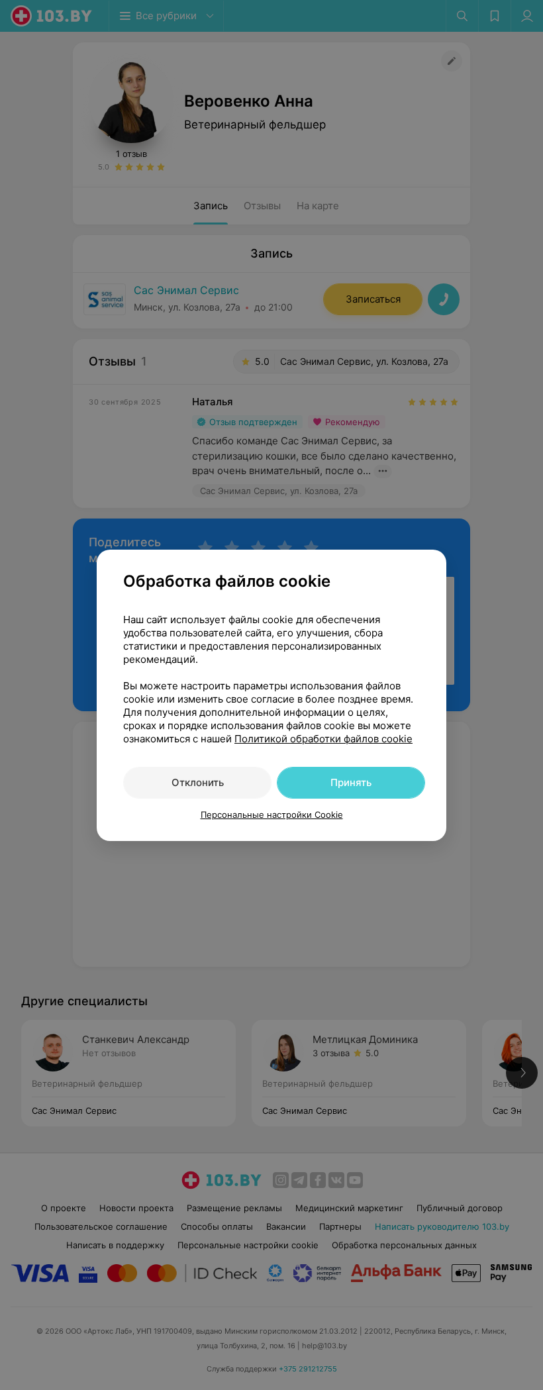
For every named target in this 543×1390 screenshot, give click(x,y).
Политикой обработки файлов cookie (323, 738)
